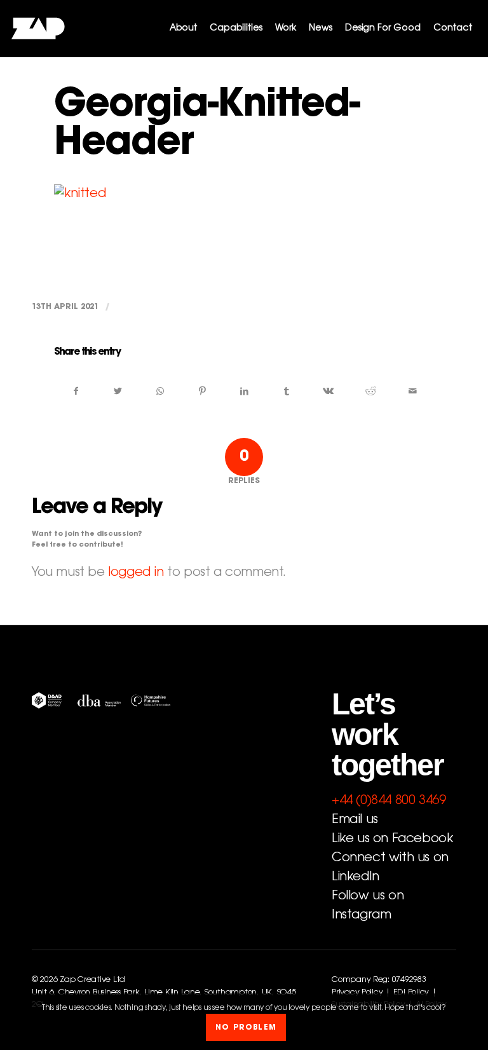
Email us (355, 820)
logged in (135, 572)
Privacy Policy (357, 993)
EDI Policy (411, 993)
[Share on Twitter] (118, 391)
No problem (245, 1028)
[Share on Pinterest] (202, 391)
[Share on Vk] (328, 391)
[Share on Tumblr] (286, 391)
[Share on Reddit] (370, 391)
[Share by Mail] (412, 391)
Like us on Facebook (392, 839)
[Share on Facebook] (76, 391)
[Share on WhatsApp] (159, 391)
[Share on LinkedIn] (244, 391)
